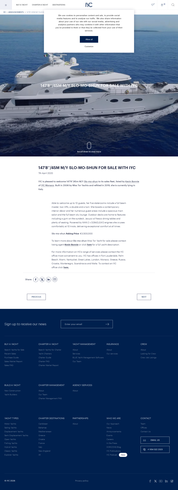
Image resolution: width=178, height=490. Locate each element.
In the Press (112, 443)
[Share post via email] (55, 279)
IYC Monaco (47, 185)
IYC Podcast (112, 455)
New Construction (12, 390)
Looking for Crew (148, 353)
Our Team (77, 361)
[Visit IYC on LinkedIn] (166, 480)
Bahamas (43, 427)
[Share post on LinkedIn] (48, 279)
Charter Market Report (49, 365)
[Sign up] (107, 324)
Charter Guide (45, 357)
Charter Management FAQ (50, 398)
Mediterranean (45, 431)
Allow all (89, 39)
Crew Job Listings (148, 357)
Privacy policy (81, 480)
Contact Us (146, 431)
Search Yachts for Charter (50, 350)
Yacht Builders (10, 394)
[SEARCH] (173, 5)
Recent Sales (10, 353)
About (75, 350)
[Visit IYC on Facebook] (150, 480)
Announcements (16, 12)
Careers (110, 439)
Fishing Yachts (10, 443)
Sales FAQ (8, 365)
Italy (40, 447)
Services (76, 353)
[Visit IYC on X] (155, 480)
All (40, 455)
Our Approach (113, 424)
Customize (89, 46)
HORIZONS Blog (114, 447)
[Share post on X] (42, 279)
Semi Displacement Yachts (16, 435)
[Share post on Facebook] (35, 279)
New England (44, 451)
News (109, 427)
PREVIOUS (36, 297)
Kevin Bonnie (132, 181)
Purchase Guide (11, 357)
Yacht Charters (45, 353)
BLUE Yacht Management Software (88, 357)
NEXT (144, 297)
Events (110, 435)
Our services (112, 353)
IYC (4, 12)
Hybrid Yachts (10, 447)
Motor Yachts (10, 424)
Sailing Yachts (10, 427)
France (42, 443)
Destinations (58, 5)
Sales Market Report (13, 361)
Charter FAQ (44, 361)
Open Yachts (10, 439)
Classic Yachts (10, 451)
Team (143, 424)
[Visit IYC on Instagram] (172, 480)
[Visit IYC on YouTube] (160, 480)
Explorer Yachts (11, 455)
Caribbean (43, 424)
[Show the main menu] (6, 5)
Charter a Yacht (40, 5)
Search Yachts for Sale (14, 350)
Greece (42, 435)
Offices (144, 427)
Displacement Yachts (13, 431)
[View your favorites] (152, 5)
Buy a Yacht (22, 5)
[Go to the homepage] (89, 5)
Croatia (42, 439)
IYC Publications (114, 451)
